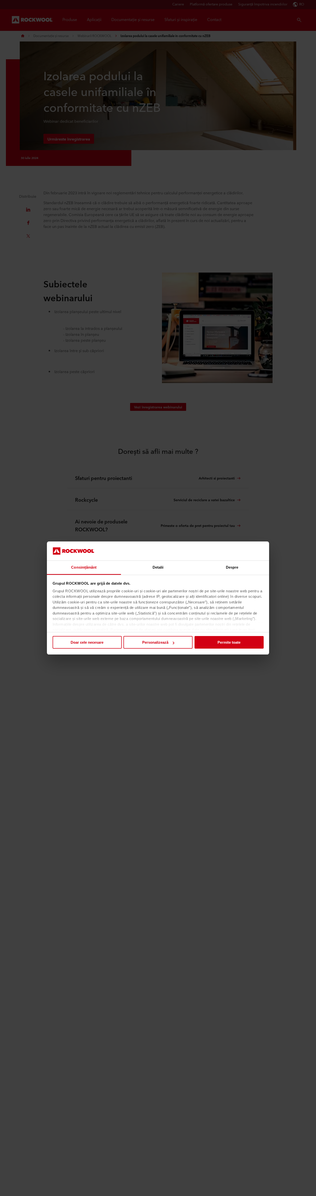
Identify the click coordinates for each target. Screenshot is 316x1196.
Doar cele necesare (87, 642)
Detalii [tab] (158, 567)
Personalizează (155, 642)
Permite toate (228, 642)
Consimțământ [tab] (84, 567)
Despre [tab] (232, 567)
